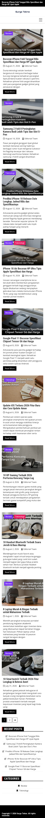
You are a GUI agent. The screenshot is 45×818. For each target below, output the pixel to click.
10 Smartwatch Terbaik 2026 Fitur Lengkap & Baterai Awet (21, 680)
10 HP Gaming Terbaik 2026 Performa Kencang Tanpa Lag (18, 477)
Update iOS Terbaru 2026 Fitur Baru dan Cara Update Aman (21, 407)
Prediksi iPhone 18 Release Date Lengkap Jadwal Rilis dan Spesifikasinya (20, 201)
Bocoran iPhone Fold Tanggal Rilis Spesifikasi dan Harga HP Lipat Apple (22, 3)
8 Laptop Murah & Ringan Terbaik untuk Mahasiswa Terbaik (20, 611)
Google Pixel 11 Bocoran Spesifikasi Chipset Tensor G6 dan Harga (22, 340)
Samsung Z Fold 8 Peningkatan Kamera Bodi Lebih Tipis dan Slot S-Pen (21, 131)
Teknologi (10, 173)
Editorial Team (31, 66)
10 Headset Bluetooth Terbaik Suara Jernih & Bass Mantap (22, 544)
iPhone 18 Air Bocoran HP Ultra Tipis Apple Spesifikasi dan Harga (22, 270)
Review (8, 33)
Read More (10, 91)
